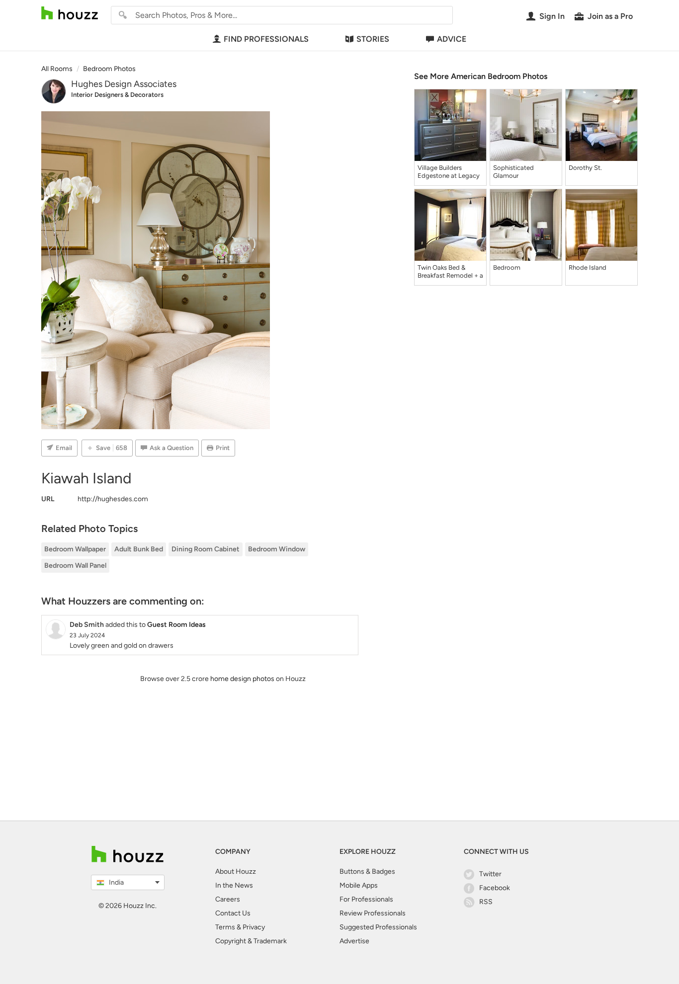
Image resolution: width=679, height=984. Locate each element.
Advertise (354, 941)
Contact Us (233, 913)
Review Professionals (373, 913)
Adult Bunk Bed (138, 549)
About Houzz (235, 871)
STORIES (372, 39)
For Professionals (366, 899)
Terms (225, 927)
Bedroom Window (276, 549)
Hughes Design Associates (123, 83)
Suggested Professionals (378, 927)
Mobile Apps (359, 885)
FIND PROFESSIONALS (266, 39)
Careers (227, 899)
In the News (234, 885)
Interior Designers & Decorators (117, 94)
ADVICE (451, 39)
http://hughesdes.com (113, 499)
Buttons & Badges (367, 871)
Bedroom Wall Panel (75, 565)
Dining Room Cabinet (205, 549)
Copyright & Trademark (251, 941)
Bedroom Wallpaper (75, 549)
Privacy (254, 927)
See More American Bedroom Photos (480, 76)
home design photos (242, 679)
